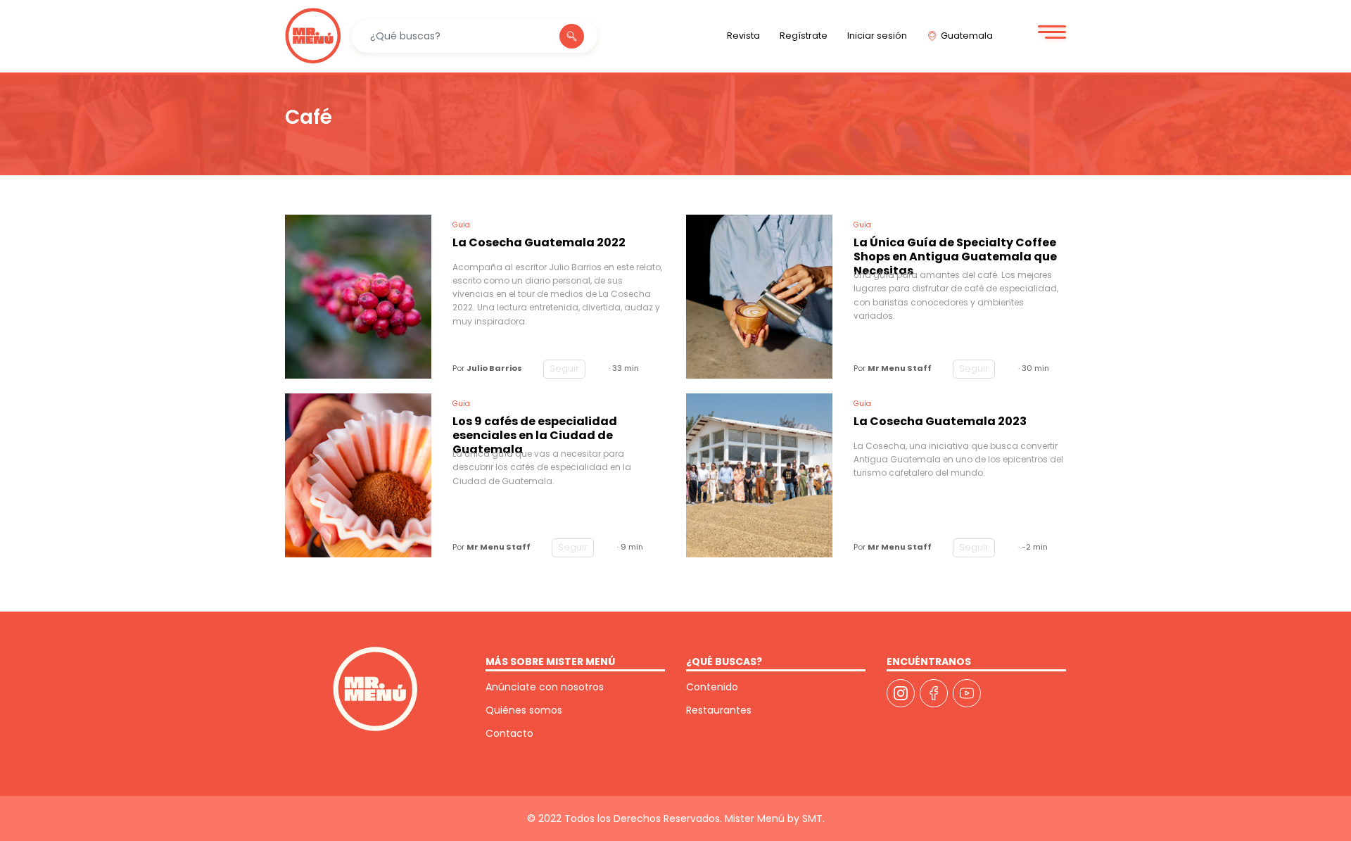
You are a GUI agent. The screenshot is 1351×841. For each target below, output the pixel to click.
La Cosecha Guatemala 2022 (539, 243)
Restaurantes (718, 710)
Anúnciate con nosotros (545, 687)
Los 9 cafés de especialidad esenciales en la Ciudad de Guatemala (534, 431)
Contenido (712, 687)
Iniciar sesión (877, 36)
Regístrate (803, 36)
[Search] (571, 36)
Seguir (564, 368)
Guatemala (967, 36)
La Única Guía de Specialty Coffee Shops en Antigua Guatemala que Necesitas (955, 252)
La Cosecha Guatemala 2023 (940, 422)
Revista (743, 36)
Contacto (509, 733)
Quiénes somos (524, 710)
